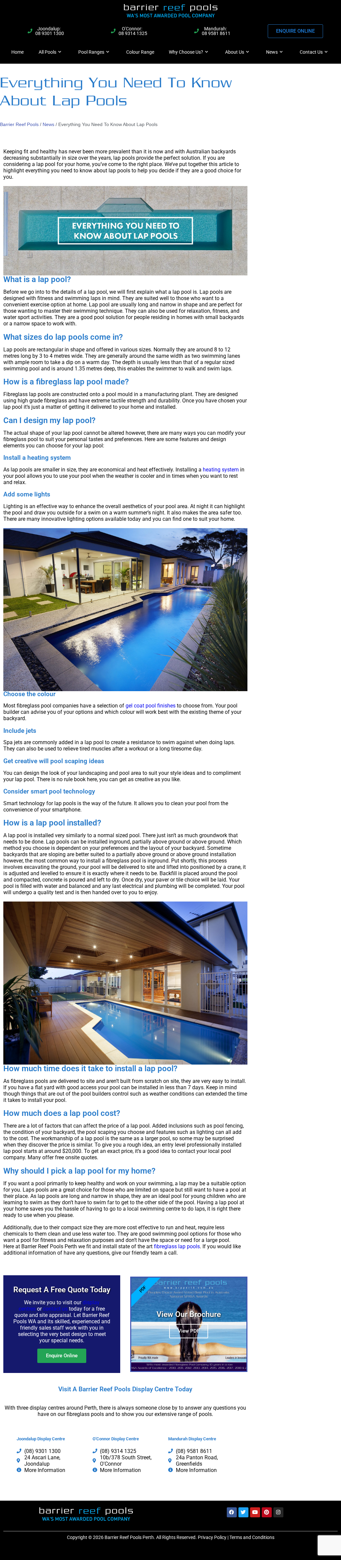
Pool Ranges (91, 52)
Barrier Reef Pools (19, 124)
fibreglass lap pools (177, 1246)
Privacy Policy (212, 1537)
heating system (221, 469)
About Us (234, 52)
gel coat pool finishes (149, 705)
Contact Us (311, 52)
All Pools (47, 52)
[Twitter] (243, 1512)
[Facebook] (232, 1512)
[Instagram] (278, 1512)
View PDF (188, 1331)
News (272, 52)
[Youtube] (255, 1512)
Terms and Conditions (251, 1537)
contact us (55, 1309)
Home (17, 52)
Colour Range (140, 52)
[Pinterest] (267, 1512)
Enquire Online (62, 1356)
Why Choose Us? (186, 52)
